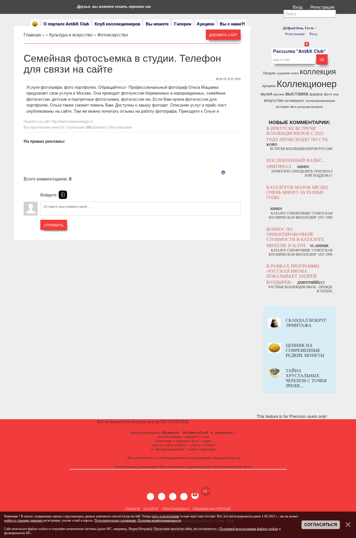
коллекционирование (320, 100)
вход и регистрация (165, 516)
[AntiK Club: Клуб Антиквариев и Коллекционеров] (35, 23)
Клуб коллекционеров (117, 24)
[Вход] (63, 195)
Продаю (269, 72)
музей (266, 94)
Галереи (182, 24)
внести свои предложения (167, 458)
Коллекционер (307, 83)
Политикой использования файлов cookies (248, 529)
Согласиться (320, 524)
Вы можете (157, 24)
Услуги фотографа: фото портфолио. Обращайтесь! (76, 87)
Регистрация (323, 7)
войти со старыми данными (23, 520)
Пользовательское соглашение (115, 520)
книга (295, 73)
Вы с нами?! (232, 24)
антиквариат (295, 100)
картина (278, 94)
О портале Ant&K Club (66, 24)
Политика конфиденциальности (159, 520)
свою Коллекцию (170, 437)
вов (335, 94)
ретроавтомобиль (310, 107)
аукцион (269, 85)
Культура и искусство (71, 34)
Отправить (54, 225)
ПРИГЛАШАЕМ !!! (176, 508)
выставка (296, 93)
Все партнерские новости (44, 127)
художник (283, 73)
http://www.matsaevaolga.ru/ (72, 121)
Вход (298, 7)
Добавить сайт (223, 34)
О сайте (151, 508)
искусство (273, 100)
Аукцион (205, 24)
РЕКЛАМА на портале (212, 508)
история (282, 106)
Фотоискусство (112, 34)
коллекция (318, 71)
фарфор (316, 94)
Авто (293, 107)
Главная (32, 34)
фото (328, 94)
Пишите (132, 508)
